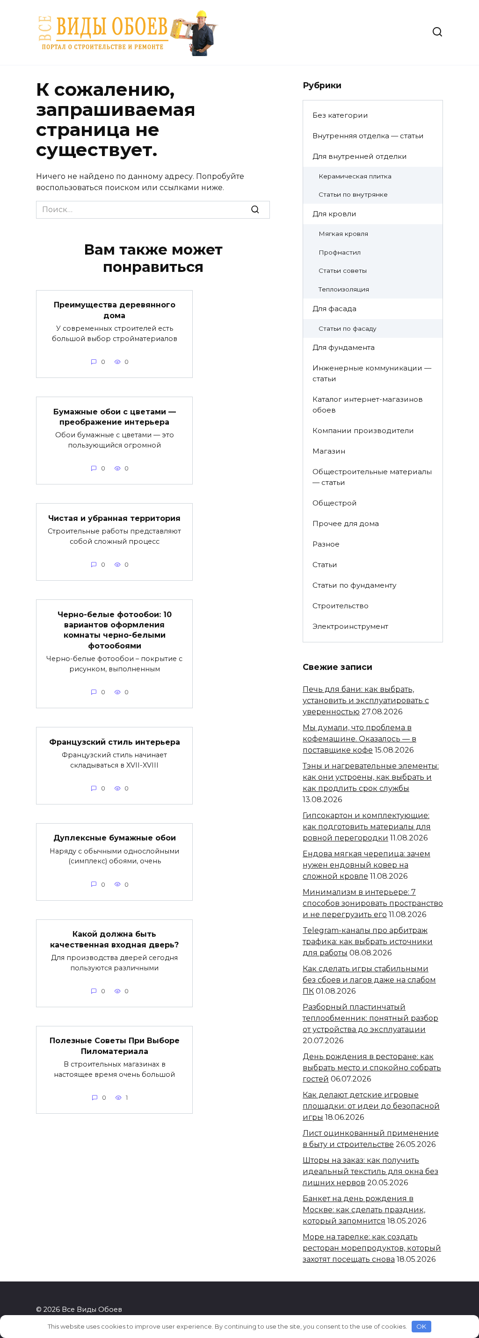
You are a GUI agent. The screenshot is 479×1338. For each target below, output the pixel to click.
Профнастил (340, 252)
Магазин (328, 451)
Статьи (324, 564)
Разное (326, 544)
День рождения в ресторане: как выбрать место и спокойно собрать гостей (372, 1067)
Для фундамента (343, 347)
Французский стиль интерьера (114, 741)
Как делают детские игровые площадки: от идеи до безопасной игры (371, 1106)
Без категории (340, 115)
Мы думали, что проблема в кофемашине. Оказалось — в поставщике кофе (359, 738)
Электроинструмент (350, 626)
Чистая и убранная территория (114, 517)
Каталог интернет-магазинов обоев (367, 404)
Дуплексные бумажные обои (114, 837)
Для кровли (334, 213)
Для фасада (334, 308)
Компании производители (363, 430)
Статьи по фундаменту (354, 585)
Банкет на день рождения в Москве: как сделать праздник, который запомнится (364, 1209)
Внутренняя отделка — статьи (368, 135)
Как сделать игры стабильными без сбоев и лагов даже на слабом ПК (369, 980)
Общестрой (334, 502)
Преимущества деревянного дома (114, 310)
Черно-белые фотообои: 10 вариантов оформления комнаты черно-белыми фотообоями (115, 630)
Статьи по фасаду (348, 328)
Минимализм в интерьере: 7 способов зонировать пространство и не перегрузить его (373, 903)
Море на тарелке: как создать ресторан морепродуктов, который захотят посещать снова (372, 1248)
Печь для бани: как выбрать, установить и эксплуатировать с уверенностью (366, 700)
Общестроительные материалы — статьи (372, 477)
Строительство (340, 605)
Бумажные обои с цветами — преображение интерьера (114, 416)
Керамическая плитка (355, 176)
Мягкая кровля (343, 233)
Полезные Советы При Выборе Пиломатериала (115, 1045)
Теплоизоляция (344, 289)
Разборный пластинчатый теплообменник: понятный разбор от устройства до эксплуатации (370, 1018)
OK (421, 1326)
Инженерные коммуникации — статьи (371, 373)
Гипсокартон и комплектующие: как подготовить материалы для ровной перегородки (367, 826)
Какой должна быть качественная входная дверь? (114, 939)
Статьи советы (343, 270)
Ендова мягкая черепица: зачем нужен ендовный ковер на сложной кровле (366, 865)
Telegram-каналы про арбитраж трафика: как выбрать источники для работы (368, 941)
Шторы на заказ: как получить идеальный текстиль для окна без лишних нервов (370, 1171)
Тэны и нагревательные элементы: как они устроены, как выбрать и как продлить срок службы (371, 777)
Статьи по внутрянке (353, 194)
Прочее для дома (345, 523)
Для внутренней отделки (359, 156)
